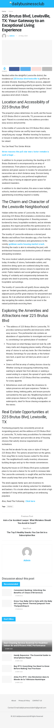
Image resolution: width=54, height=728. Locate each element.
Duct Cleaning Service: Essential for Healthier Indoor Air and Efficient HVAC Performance (26, 644)
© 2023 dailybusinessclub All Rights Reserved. (27, 716)
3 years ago (19, 595)
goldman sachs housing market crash (26, 244)
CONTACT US (37, 701)
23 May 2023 (23, 36)
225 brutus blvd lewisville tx (26, 79)
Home (4, 11)
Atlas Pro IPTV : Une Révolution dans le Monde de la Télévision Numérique (31, 678)
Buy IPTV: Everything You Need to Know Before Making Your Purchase (31, 667)
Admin (12, 36)
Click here (30, 501)
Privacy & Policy (24, 701)
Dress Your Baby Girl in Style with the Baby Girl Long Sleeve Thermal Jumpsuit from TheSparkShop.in (33, 603)
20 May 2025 (9, 648)
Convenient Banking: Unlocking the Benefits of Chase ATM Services (30, 591)
